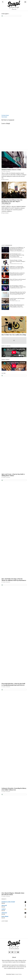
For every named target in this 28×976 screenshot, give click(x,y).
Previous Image (5, 115)
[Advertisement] (14, 229)
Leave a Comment (5, 179)
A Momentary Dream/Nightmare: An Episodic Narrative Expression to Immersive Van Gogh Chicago (17, 248)
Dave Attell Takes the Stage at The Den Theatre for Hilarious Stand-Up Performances (14, 579)
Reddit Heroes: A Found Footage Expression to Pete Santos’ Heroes (17, 267)
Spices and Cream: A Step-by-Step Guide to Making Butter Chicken (13, 474)
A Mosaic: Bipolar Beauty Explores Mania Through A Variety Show (17, 305)
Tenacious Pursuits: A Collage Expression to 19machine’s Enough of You (17, 261)
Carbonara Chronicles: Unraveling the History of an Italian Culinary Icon (14, 789)
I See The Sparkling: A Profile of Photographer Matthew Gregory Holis (18, 286)
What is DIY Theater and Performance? (18, 279)
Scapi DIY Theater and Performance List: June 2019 (17, 299)
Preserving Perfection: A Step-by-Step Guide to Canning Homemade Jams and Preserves (13, 684)
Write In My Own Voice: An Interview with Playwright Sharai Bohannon (17, 273)
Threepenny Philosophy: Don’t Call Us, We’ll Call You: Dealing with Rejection (18, 293)
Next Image (4, 116)
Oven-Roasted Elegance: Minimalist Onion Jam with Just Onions (13, 893)
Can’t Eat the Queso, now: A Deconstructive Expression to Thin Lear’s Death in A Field (17, 255)
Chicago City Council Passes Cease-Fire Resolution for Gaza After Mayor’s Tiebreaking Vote (12, 201)
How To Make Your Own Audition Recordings (14, 334)
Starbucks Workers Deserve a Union (11, 169)
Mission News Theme (10, 974)
